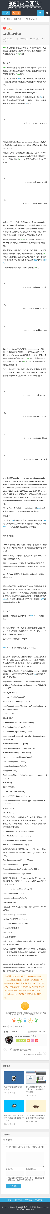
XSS (40, 97)
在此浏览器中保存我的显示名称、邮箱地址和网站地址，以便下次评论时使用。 (26, 1179)
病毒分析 (17, 19)
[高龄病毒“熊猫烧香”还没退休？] (14, 1083)
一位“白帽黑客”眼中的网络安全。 (21, 1049)
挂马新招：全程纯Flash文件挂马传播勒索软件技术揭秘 (14, 1118)
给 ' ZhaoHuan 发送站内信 (32, 1040)
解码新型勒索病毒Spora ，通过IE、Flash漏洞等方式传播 (35, 1089)
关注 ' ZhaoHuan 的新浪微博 (36, 1040)
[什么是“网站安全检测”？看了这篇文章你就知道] (36, 1112)
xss (18, 79)
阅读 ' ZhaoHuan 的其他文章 (21, 1040)
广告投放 (28, 1200)
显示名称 (9, 1169)
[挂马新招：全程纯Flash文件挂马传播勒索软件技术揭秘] (14, 1112)
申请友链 (38, 1200)
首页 (8, 19)
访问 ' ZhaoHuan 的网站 (28, 1040)
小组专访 (18, 1200)
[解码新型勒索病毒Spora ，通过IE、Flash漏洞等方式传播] (36, 1083)
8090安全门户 (25, 5)
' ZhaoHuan (9, 39)
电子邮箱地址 (31, 1169)
